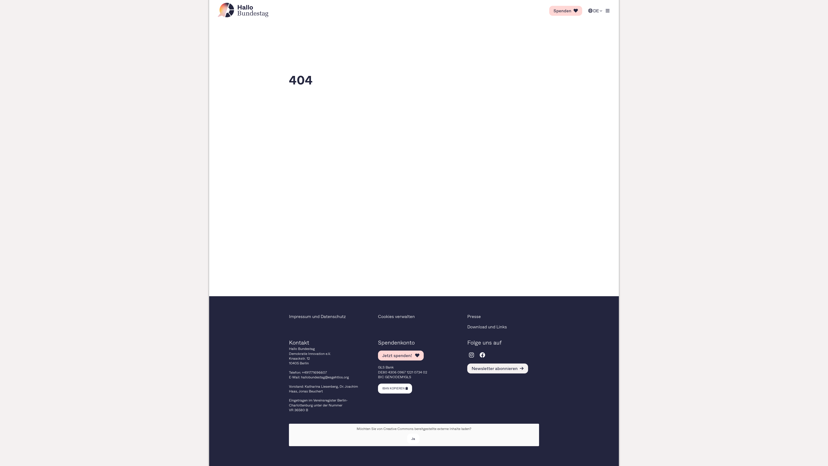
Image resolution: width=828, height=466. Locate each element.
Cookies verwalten (396, 316)
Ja (413, 438)
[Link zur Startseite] (244, 10)
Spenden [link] (562, 10)
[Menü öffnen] (607, 11)
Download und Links (487, 326)
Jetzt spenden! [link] (397, 355)
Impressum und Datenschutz (317, 316)
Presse (474, 316)
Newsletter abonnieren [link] (495, 368)
